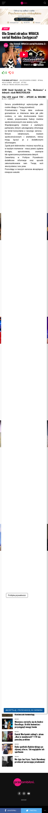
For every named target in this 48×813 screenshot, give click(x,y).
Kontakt (24, 800)
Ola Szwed (7, 82)
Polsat (17, 82)
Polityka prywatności (17, 595)
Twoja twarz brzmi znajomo (15, 85)
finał (41, 80)
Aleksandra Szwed (28, 80)
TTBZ (24, 82)
